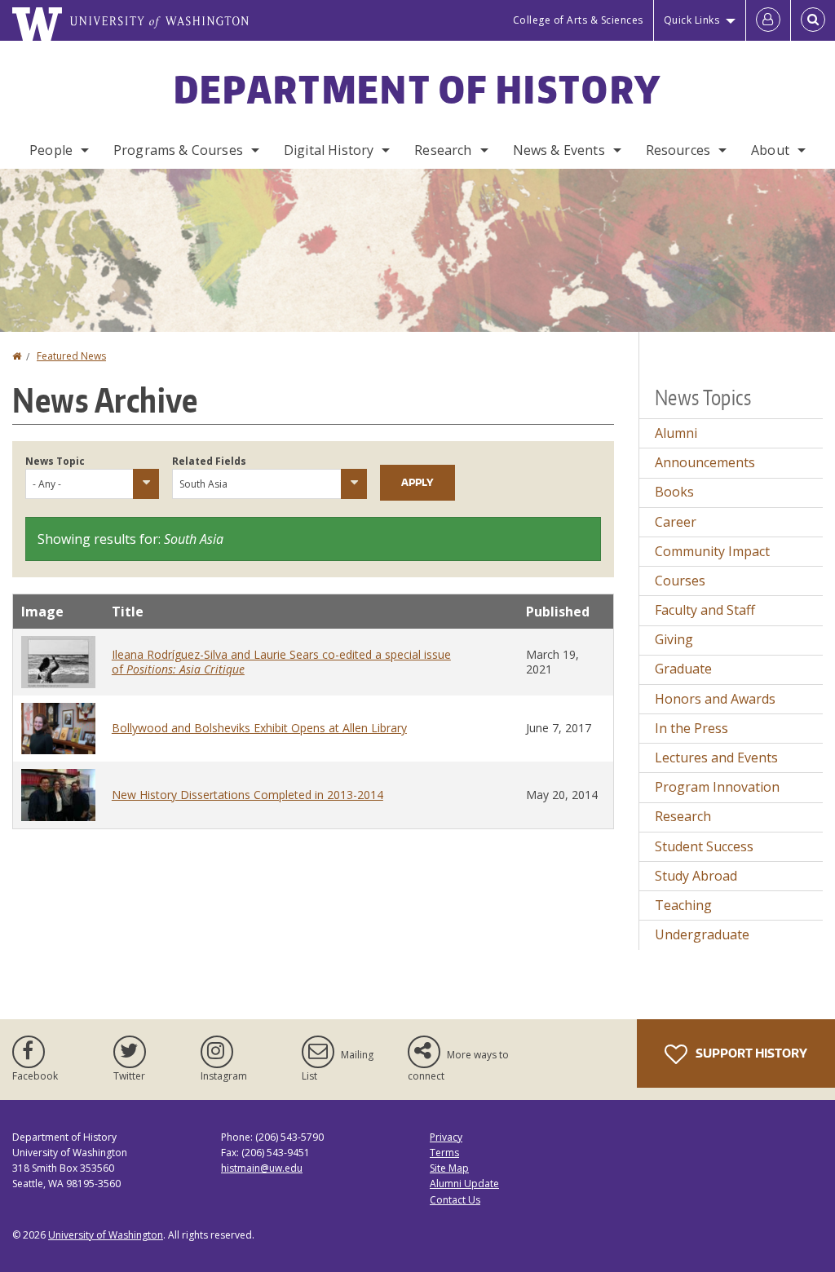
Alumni (676, 433)
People (51, 150)
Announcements (705, 462)
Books (674, 492)
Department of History (417, 89)
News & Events (559, 150)
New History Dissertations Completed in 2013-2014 (247, 794)
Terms (444, 1152)
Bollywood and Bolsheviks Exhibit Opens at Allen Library (259, 727)
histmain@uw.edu (262, 1168)
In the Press (691, 728)
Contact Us (455, 1200)
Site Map (449, 1168)
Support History (750, 1053)
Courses (680, 581)
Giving (674, 639)
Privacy (446, 1137)
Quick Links (692, 20)
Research (442, 150)
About (770, 150)
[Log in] (768, 20)
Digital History (328, 150)
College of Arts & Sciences (578, 20)
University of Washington (105, 1235)
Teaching (683, 905)
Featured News (71, 356)
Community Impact (712, 551)
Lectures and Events (716, 757)
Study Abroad (696, 876)
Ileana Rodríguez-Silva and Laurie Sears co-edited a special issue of (281, 662)
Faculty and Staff (705, 610)
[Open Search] (813, 20)
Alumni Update (464, 1183)
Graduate (683, 669)
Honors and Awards (715, 699)
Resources (678, 150)
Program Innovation (717, 787)
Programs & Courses (178, 150)
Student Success (704, 846)
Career (675, 522)
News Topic (55, 461)
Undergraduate (702, 934)
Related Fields (209, 461)
